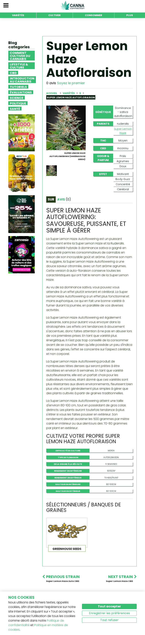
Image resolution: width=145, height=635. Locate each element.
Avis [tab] (64, 199)
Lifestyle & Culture (19, 65)
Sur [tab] (51, 199)
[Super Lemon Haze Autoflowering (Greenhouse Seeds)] (66, 127)
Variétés (69, 93)
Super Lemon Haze (123, 131)
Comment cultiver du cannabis (20, 56)
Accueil (51, 93)
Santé (15, 108)
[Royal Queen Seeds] (21, 214)
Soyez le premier (71, 83)
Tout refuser (109, 620)
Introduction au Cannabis (22, 79)
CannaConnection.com (72, 5)
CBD (13, 73)
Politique (18, 103)
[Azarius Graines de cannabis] (21, 173)
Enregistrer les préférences (109, 613)
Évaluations (21, 92)
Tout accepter (109, 606)
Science (16, 97)
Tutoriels (18, 87)
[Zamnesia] (21, 133)
